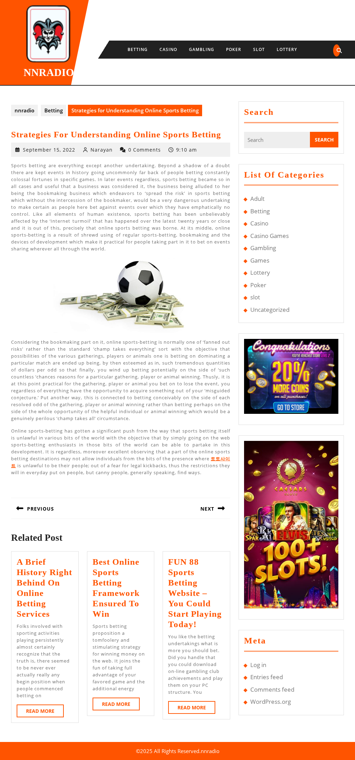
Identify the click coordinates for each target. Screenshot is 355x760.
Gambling (201, 49)
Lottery (287, 49)
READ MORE (45, 712)
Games (259, 260)
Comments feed (272, 689)
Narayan (101, 149)
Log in (258, 665)
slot (259, 49)
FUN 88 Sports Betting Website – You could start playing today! (195, 593)
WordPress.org (270, 702)
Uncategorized (269, 310)
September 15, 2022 (49, 149)
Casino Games (269, 236)
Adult (257, 199)
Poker (233, 49)
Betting (138, 49)
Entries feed (266, 677)
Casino (168, 49)
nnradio (49, 72)
